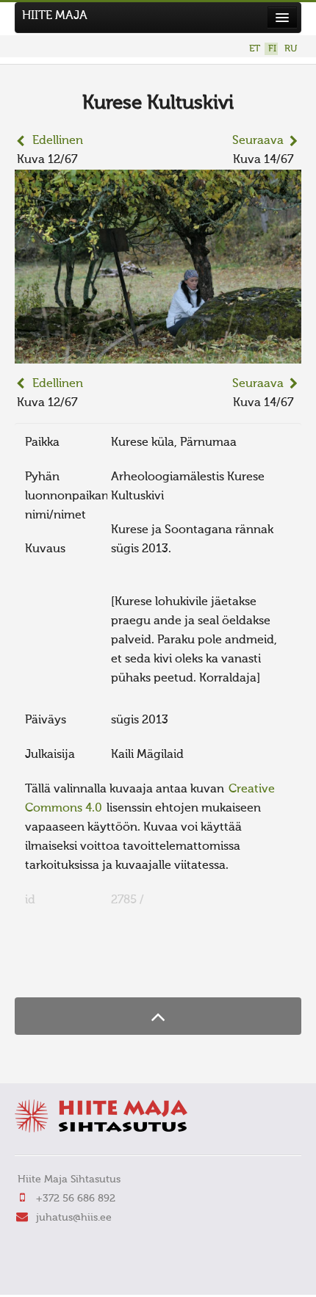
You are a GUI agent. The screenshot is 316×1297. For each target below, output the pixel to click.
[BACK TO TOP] (158, 1016)
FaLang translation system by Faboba (66, 969)
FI (272, 49)
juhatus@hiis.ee (74, 1218)
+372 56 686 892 (75, 1198)
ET (254, 49)
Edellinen (57, 141)
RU (290, 49)
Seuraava (258, 141)
